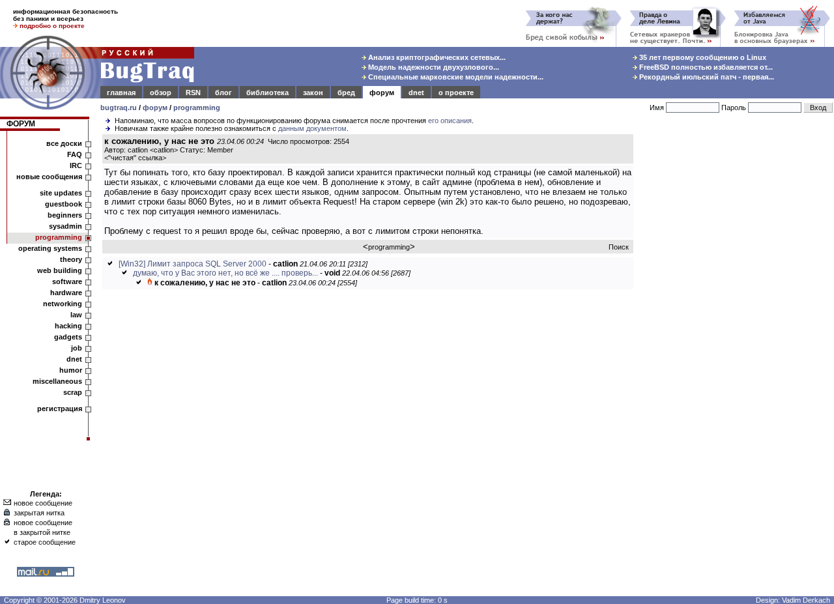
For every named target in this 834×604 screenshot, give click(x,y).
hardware (66, 292)
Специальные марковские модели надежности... (454, 77)
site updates (61, 193)
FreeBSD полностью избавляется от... (705, 67)
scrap (72, 392)
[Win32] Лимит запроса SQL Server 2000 (192, 263)
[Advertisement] (736, 331)
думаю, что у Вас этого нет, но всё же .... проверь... (225, 273)
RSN (193, 92)
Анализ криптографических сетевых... (436, 57)
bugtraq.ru (118, 107)
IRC (76, 165)
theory (71, 259)
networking (62, 304)
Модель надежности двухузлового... (432, 67)
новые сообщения (49, 176)
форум (381, 92)
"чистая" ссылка (135, 158)
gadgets (68, 337)
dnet (416, 92)
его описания (450, 120)
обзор (160, 92)
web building (59, 270)
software (67, 281)
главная (121, 92)
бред (346, 92)
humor (70, 370)
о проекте (456, 92)
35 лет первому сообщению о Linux (701, 57)
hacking (68, 326)
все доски (64, 143)
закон (313, 92)
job (76, 348)
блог (223, 92)
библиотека (267, 92)
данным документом (312, 128)
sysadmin (65, 226)
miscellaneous (57, 381)
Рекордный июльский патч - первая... (705, 77)
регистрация (59, 408)
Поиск (619, 247)
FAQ (74, 154)
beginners (65, 215)
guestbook (63, 204)
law (76, 315)
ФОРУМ (21, 123)
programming (196, 107)
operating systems (50, 248)
